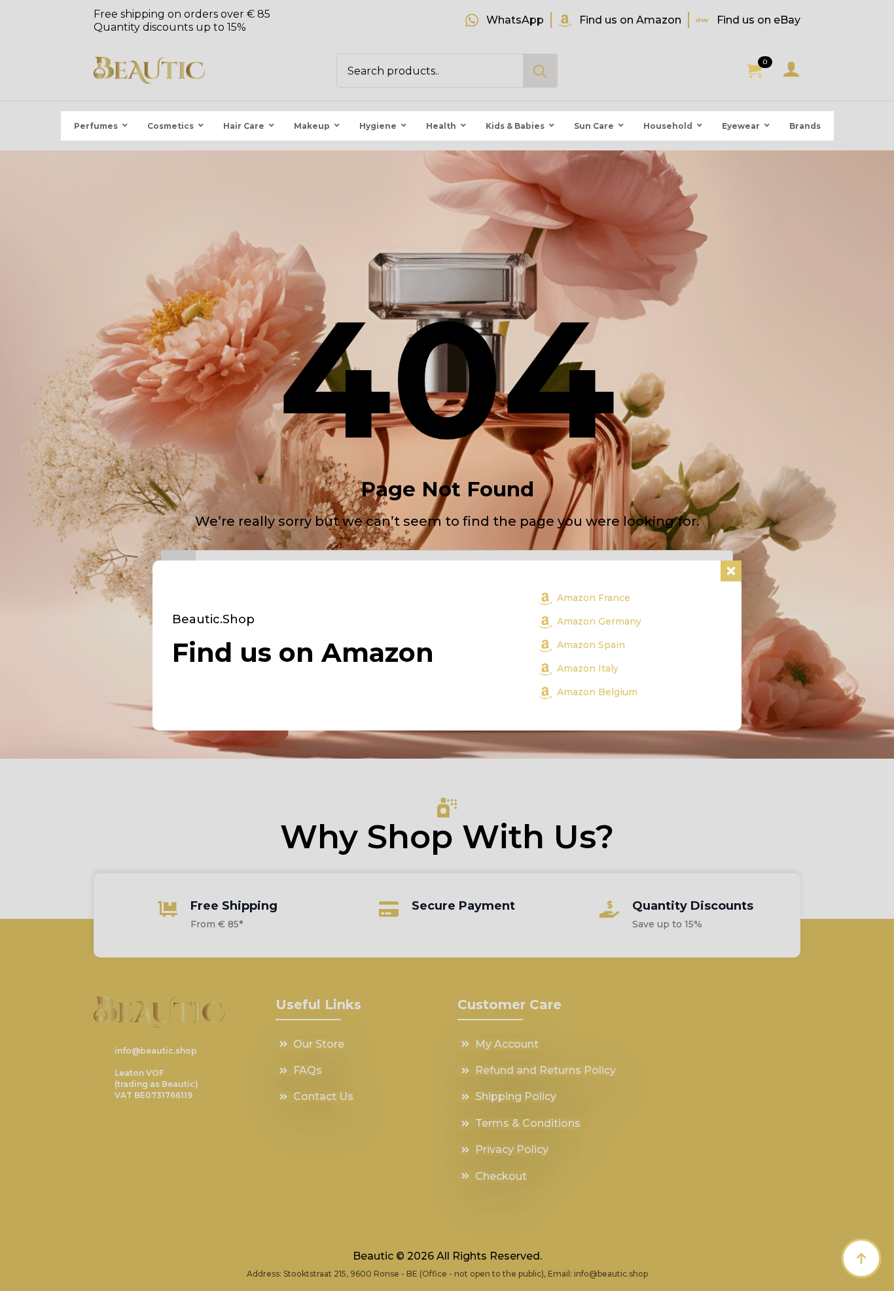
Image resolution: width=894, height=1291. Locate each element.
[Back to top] (861, 1258)
